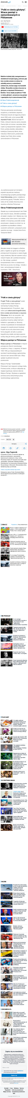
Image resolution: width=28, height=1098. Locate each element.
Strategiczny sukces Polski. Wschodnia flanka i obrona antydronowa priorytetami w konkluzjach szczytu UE (12, 473)
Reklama (16, 1088)
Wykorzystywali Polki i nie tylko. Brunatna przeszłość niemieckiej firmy (19, 242)
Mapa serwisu (7, 1091)
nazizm (8, 439)
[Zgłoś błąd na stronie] (24, 448)
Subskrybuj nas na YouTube (11, 27)
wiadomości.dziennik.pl (11, 5)
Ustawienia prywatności (18, 1091)
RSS (14, 1093)
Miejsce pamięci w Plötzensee (12, 106)
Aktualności (25, 5)
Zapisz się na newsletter (10, 31)
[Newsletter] (4, 448)
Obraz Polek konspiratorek (10, 100)
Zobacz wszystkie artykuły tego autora (10, 469)
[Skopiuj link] (17, 448)
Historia (19, 5)
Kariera (22, 1088)
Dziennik (2, 5)
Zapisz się (14, 1075)
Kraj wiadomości (22, 524)
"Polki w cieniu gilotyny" (9, 103)
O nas (11, 1088)
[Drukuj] (11, 448)
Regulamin (8, 1090)
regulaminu (20, 1070)
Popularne (14, 524)
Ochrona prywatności (17, 1090)
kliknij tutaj (16, 1083)
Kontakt (6, 1088)
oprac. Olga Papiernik (5, 21)
